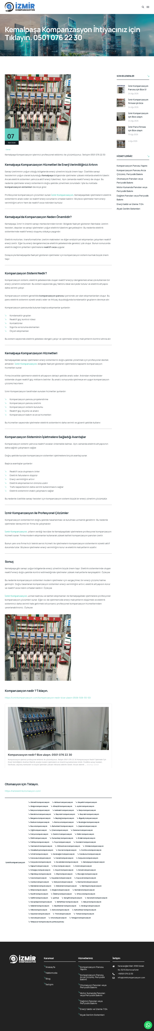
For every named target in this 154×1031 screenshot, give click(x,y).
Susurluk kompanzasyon (40, 914)
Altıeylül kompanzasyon (62, 806)
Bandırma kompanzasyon (40, 814)
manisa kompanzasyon (39, 882)
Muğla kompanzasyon (61, 890)
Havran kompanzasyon (67, 850)
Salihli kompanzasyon (39, 898)
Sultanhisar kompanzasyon (85, 910)
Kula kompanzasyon (38, 878)
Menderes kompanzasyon (40, 886)
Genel (8, 149)
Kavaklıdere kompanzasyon (67, 862)
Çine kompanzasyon (59, 830)
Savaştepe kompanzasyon (41, 902)
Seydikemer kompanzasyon (65, 906)
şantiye (56, 898)
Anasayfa (50, 967)
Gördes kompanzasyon (94, 846)
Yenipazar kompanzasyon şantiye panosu (47, 922)
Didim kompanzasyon (85, 834)
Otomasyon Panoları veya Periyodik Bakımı (130, 180)
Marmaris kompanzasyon (87, 882)
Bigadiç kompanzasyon (88, 818)
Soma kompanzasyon (60, 910)
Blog (48, 978)
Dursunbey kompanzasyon (62, 838)
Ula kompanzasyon (38, 918)
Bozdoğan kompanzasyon (89, 822)
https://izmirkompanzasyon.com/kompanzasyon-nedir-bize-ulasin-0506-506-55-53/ (48, 697)
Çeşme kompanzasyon (87, 826)
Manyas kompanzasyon (63, 882)
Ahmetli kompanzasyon (39, 802)
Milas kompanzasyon (38, 890)
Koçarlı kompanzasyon (64, 870)
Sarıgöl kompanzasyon (73, 898)
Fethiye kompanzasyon (39, 842)
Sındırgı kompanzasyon (90, 906)
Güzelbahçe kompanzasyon (41, 850)
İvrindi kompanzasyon (39, 854)
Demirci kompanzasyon (62, 834)
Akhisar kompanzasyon (63, 802)
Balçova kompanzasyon (40, 810)
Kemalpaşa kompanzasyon (94, 862)
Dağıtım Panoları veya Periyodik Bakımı (133, 197)
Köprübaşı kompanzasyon (40, 874)
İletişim (49, 984)
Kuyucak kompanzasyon (86, 878)
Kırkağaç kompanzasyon (40, 870)
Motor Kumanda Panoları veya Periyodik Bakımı (132, 189)
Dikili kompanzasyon (38, 838)
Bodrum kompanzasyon (39, 822)
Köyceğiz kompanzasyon (87, 874)
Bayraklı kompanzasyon (89, 814)
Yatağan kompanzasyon (81, 918)
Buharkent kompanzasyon (62, 826)
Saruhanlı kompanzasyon (97, 898)
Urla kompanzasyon (59, 918)
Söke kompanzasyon (38, 910)
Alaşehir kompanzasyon (87, 802)
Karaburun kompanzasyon (90, 854)
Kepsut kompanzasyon (39, 866)
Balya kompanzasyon (87, 810)
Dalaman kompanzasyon (83, 830)
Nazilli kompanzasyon (39, 894)
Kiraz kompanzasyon (62, 866)
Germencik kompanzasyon (41, 846)
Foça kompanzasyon (62, 842)
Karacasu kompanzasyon (40, 858)
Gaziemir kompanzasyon (86, 842)
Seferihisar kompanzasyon (67, 902)
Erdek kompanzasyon (86, 838)
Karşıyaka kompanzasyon (40, 862)
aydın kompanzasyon (85, 806)
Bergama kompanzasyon (40, 818)
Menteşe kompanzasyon (92, 886)
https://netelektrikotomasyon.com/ (23, 790)
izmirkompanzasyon (15, 862)
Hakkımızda (51, 972)
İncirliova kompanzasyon (91, 850)
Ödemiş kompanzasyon (62, 894)
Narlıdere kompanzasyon (84, 890)
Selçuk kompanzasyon (92, 902)
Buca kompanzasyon (38, 826)
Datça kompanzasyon (39, 834)
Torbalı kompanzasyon (85, 914)
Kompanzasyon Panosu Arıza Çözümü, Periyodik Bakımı (131, 172)
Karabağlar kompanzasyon (64, 854)
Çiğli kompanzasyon (38, 830)
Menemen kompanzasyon (66, 886)
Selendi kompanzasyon (39, 906)
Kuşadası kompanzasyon (61, 878)
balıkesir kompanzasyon (64, 810)
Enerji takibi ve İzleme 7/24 (130, 204)
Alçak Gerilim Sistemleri (128, 208)
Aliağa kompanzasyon (39, 806)
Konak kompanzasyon (87, 870)
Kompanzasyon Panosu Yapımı (132, 165)
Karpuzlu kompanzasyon (88, 858)
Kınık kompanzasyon (83, 866)
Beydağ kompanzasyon (64, 818)
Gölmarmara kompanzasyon (68, 846)
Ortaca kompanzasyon (86, 894)
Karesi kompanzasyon (64, 858)
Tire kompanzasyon (63, 914)
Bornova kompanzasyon (64, 822)
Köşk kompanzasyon (64, 874)
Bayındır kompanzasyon (65, 814)
